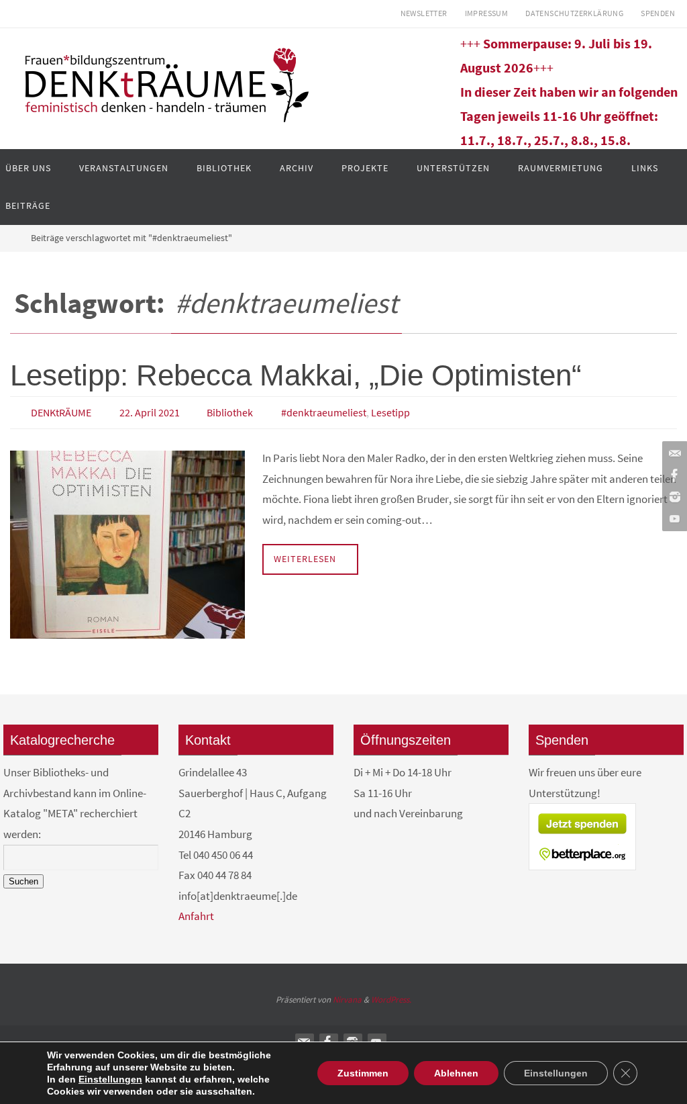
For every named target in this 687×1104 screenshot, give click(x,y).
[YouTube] (673, 518)
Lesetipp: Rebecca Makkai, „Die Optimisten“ (296, 375)
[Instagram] (673, 497)
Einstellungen (110, 1079)
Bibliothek (230, 411)
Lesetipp (390, 411)
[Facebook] (673, 475)
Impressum (487, 13)
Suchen (23, 877)
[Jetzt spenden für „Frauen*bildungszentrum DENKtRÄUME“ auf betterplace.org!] (582, 863)
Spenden (658, 13)
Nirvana (347, 995)
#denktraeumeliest (323, 411)
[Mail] (673, 454)
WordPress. (391, 995)
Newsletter (424, 13)
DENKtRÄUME (61, 411)
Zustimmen (362, 1073)
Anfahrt (196, 912)
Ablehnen (456, 1073)
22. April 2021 (149, 411)
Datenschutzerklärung (574, 13)
